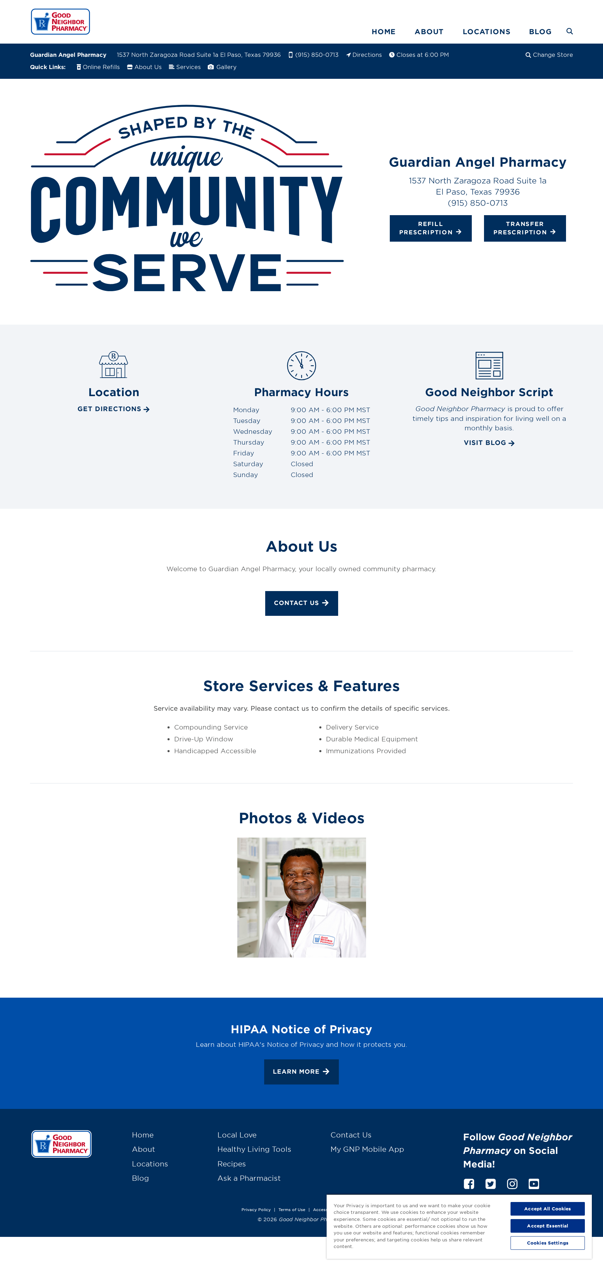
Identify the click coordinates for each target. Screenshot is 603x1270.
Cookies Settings (547, 1243)
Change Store (553, 54)
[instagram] (512, 1182)
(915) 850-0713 (316, 54)
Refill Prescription (426, 227)
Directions (367, 54)
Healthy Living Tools (254, 1149)
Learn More (296, 1071)
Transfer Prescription (520, 227)
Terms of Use (291, 1209)
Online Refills (101, 66)
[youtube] (534, 1182)
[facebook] (469, 1182)
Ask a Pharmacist (249, 1178)
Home (384, 31)
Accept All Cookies (547, 1208)
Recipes (231, 1163)
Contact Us (296, 602)
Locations (486, 31)
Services (188, 66)
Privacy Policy (256, 1209)
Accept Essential (547, 1226)
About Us (148, 66)
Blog (540, 31)
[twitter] (491, 1182)
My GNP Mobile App (367, 1149)
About (429, 31)
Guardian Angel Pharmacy (68, 54)
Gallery (226, 66)
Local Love (236, 1135)
